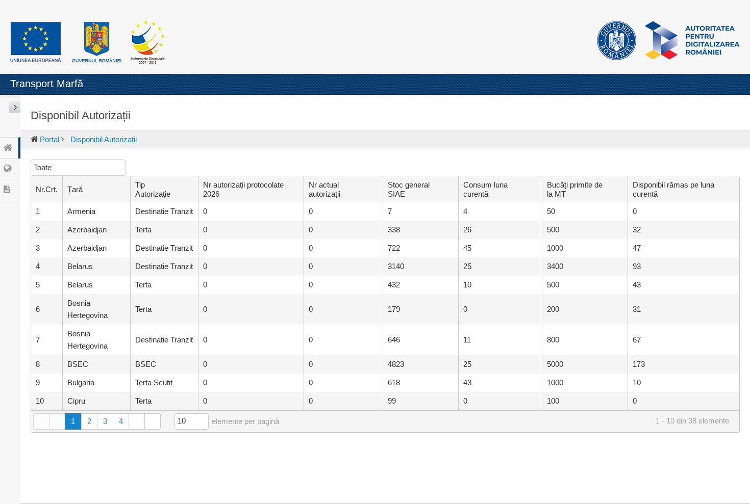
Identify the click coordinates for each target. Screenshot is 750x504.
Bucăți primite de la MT (575, 189)
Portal (49, 139)
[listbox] (78, 168)
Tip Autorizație (152, 189)
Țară (75, 189)
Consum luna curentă (485, 189)
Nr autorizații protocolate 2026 (243, 189)
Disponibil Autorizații (103, 139)
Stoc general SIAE (409, 189)
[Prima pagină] (41, 421)
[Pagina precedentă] (57, 421)
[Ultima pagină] (152, 421)
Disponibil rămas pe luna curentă (673, 189)
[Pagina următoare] (136, 421)
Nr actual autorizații (324, 189)
